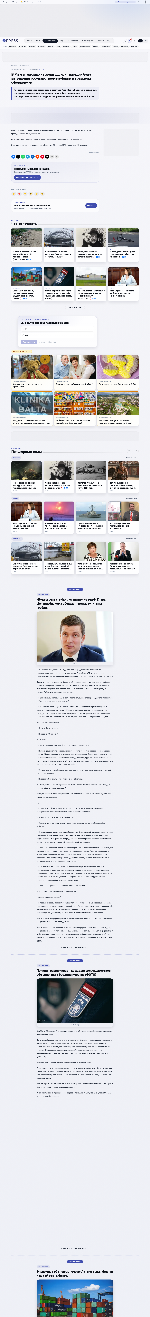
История (16, 458)
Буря (58, 46)
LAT (145, 41)
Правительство (85, 46)
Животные (124, 46)
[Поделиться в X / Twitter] (18, 157)
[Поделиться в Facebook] (13, 157)
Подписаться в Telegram (27, 177)
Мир (61, 41)
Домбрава (134, 46)
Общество (12, 46)
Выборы (32, 46)
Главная (29, 41)
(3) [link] (90, 298)
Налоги (95, 46)
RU (140, 41)
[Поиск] (125, 41)
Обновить (132, 451)
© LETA (41, 69)
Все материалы (132, 458)
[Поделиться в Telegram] (28, 157)
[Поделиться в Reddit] (37, 157)
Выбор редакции (88, 41)
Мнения (101, 41)
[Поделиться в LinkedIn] (33, 157)
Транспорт (66, 46)
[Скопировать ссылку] (57, 157)
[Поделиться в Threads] (47, 157)
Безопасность (105, 46)
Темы (5, 46)
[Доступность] (145, 2)
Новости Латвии (50, 41)
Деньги (74, 46)
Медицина (22, 46)
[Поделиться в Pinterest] (42, 157)
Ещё (108, 41)
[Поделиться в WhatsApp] (23, 157)
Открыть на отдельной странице (75, 947)
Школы (115, 46)
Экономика (41, 46)
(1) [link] (94, 257)
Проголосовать (29, 342)
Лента (38, 41)
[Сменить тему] (135, 41)
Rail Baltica (17, 539)
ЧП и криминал (72, 41)
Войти (140, 2)
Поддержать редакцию (125, 2)
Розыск (50, 46)
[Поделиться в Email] (52, 157)
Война (15, 498)
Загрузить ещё (75, 307)
